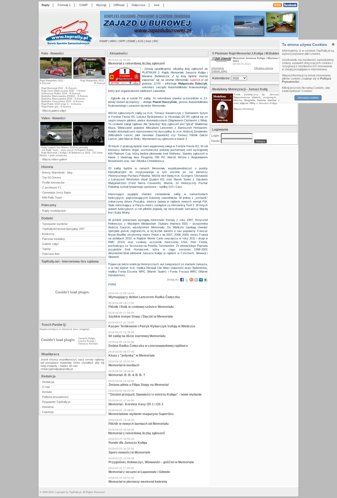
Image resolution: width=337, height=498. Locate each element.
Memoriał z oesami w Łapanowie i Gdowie (139, 472)
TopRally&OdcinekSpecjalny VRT (63, 228)
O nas (46, 386)
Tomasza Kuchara (88, 343)
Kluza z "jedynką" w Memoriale (131, 355)
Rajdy (45, 5)
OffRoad (118, 5)
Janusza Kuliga (86, 338)
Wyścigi (101, 5)
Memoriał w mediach (123, 365)
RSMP (104, 41)
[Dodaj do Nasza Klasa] (201, 280)
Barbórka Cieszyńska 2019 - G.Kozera (62, 101)
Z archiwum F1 (51, 187)
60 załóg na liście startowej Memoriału (136, 336)
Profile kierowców (53, 182)
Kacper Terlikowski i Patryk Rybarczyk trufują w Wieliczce (151, 326)
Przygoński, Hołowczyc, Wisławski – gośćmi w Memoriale (151, 462)
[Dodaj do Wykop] (196, 280)
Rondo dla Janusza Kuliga (127, 443)
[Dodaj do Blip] (191, 280)
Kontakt (47, 391)
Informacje (217, 68)
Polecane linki (51, 253)
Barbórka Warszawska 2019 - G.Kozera (63, 98)
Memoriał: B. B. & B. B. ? (126, 375)
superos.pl (196, 79)
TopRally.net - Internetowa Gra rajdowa (70, 261)
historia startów (266, 100)
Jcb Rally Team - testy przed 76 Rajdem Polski (67, 150)
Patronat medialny (53, 238)
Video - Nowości (53, 118)
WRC (113, 41)
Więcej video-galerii (54, 159)
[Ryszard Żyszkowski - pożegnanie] (88, 145)
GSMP (83, 5)
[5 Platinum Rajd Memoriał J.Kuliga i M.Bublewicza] (221, 61)
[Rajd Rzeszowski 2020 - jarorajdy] (56, 145)
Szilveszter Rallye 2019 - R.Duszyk (61, 93)
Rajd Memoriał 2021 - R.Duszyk (59, 88)
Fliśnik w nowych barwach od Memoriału (138, 424)
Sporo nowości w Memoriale (129, 452)
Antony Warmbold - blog (57, 172)
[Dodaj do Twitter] (187, 280)
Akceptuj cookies (308, 97)
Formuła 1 (64, 5)
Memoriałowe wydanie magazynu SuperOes (141, 414)
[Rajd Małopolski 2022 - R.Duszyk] (89, 68)
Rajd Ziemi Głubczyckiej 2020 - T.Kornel (63, 91)
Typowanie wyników (55, 223)
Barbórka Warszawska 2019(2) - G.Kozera (64, 96)
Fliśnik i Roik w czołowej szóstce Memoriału (141, 307)
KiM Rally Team (52, 197)
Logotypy (48, 411)
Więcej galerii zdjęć (54, 110)
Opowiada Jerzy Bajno (56, 192)
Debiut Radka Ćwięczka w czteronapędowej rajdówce (148, 346)
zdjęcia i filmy (247, 103)
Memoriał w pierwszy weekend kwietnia (137, 482)
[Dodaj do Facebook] (182, 280)
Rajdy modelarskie (54, 210)
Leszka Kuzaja (86, 341)
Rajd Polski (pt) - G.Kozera (56, 106)
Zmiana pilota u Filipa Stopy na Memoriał (138, 385)
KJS (140, 41)
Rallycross (138, 5)
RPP (122, 41)
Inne (157, 5)
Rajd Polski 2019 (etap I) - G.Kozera (61, 104)
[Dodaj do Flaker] (205, 280)
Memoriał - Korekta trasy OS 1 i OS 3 (135, 404)
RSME (131, 41)
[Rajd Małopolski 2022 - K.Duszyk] (56, 77)
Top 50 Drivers (51, 177)
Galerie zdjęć (50, 243)
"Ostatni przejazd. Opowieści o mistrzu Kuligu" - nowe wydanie (155, 394)
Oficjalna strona (263, 68)
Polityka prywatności (55, 396)
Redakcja (48, 381)
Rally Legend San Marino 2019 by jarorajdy (64, 147)
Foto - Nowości (52, 53)
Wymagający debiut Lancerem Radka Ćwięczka (144, 297)
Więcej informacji (244, 108)
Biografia (249, 100)
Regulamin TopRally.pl (56, 401)
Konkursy (48, 233)
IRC (155, 41)
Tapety (46, 248)
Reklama (47, 406)
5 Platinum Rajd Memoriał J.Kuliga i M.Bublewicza (249, 53)
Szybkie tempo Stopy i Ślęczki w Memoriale (140, 316)
